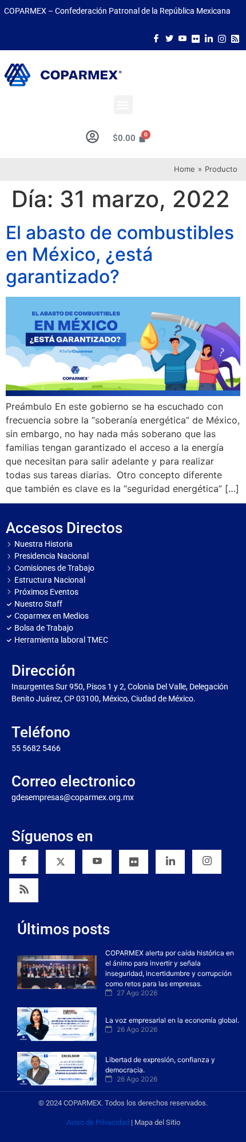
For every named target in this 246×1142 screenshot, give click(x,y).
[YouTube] (97, 862)
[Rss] (235, 37)
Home (184, 168)
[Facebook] (156, 37)
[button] (123, 104)
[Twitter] (169, 37)
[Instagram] (222, 37)
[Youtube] (182, 37)
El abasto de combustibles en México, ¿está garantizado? (120, 254)
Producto (221, 168)
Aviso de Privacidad (97, 1122)
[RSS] (23, 890)
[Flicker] (196, 37)
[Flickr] (133, 862)
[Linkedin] (170, 862)
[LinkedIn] (209, 37)
